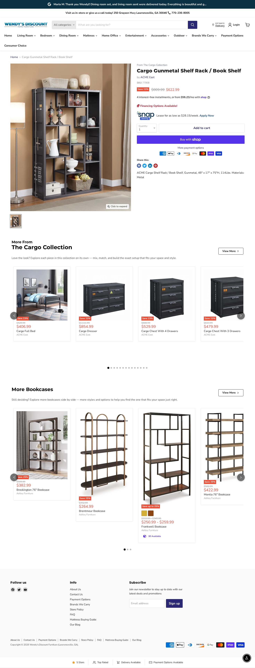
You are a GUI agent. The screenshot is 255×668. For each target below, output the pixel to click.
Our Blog (75, 624)
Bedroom (46, 36)
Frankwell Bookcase (154, 527)
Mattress (89, 36)
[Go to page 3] (114, 368)
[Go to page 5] (120, 368)
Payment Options (232, 36)
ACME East (148, 77)
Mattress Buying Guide (83, 619)
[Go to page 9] (132, 368)
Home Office (110, 36)
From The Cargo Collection (152, 65)
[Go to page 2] (111, 368)
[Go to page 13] (143, 368)
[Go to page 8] (129, 368)
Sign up (174, 603)
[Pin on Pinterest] (156, 166)
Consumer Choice (15, 46)
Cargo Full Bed (25, 331)
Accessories (159, 36)
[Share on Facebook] (139, 166)
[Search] (192, 25)
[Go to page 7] (126, 368)
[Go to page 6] (123, 368)
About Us (75, 589)
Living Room (25, 36)
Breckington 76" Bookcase (32, 490)
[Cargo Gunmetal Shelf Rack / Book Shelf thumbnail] (16, 221)
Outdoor (179, 36)
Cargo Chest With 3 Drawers (222, 331)
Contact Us (76, 594)
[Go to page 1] (108, 368)
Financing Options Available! (158, 106)
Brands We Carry (203, 36)
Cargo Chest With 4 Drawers (159, 331)
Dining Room (67, 36)
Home (8, 36)
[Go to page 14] (146, 368)
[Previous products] (14, 316)
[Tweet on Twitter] (144, 166)
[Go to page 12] (141, 368)
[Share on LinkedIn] (150, 166)
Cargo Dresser (88, 331)
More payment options (191, 147)
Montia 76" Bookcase (217, 494)
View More (229, 251)
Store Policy (77, 609)
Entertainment (134, 36)
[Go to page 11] (138, 368)
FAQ (72, 614)
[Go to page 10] (135, 368)
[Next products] (241, 316)
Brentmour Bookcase (92, 511)
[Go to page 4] (117, 368)
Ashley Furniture (24, 493)
